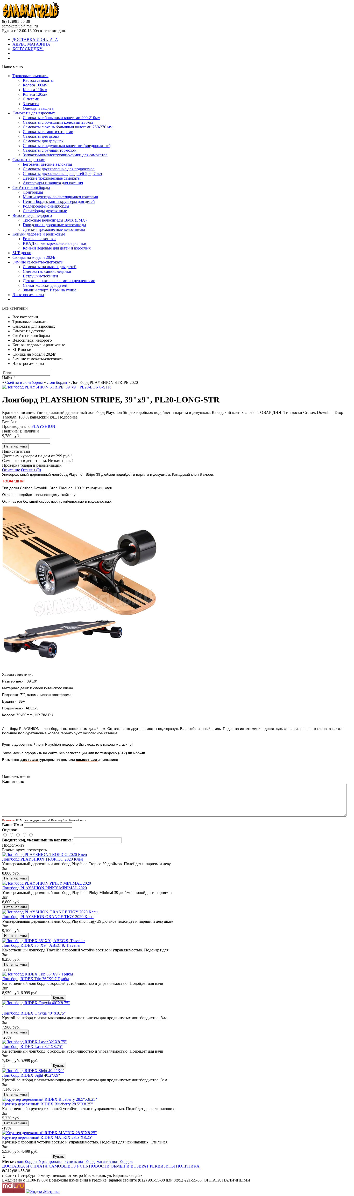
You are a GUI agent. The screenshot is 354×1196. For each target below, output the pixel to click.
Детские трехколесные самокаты (52, 178)
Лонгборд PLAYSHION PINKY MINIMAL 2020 (44, 888)
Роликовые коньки (39, 239)
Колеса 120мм (35, 94)
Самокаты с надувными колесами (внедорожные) (66, 145)
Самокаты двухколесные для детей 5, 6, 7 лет (62, 173)
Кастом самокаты (38, 80)
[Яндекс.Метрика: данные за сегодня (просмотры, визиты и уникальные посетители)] (43, 1191)
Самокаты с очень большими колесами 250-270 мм (67, 127)
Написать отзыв (16, 451)
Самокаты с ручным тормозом (49, 150)
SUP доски (21, 253)
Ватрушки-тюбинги (40, 276)
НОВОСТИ (99, 1166)
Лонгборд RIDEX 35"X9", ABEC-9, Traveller (41, 945)
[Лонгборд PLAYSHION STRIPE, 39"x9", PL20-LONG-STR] (56, 387)
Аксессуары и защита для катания (53, 183)
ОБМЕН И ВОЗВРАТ (130, 1166)
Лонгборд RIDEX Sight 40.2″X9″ (31, 1075)
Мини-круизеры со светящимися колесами (60, 197)
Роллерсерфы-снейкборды (46, 206)
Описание (11, 470)
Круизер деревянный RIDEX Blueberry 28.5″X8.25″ (47, 1104)
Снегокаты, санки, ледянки (47, 271)
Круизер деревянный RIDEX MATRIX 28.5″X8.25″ (47, 1137)
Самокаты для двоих (41, 136)
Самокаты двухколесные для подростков (59, 169)
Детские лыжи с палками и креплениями (59, 280)
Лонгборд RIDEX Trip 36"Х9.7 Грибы (35, 979)
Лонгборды (33, 192)
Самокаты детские (28, 159)
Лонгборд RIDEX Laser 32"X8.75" (32, 1046)
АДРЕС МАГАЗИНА (31, 44)
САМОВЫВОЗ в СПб (68, 1166)
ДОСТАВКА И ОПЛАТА (35, 39)
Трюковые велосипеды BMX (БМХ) (55, 220)
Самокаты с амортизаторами (48, 131)
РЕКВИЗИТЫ (162, 1166)
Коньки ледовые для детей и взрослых (57, 248)
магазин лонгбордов (115, 1161)
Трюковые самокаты (30, 76)
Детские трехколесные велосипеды (54, 229)
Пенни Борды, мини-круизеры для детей (59, 201)
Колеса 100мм (35, 85)
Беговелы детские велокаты (47, 164)
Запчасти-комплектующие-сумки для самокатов (65, 155)
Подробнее (67, 417)
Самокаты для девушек (43, 141)
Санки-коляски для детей (45, 285)
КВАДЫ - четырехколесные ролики (54, 243)
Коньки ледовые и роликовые (38, 234)
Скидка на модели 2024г (34, 257)
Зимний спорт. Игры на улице (49, 290)
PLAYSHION (43, 426)
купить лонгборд (80, 1161)
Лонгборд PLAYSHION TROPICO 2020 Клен (42, 859)
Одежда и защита (38, 108)
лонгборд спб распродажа (39, 1161)
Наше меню (12, 67)
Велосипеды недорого (32, 215)
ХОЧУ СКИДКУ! (28, 49)
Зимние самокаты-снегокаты (37, 262)
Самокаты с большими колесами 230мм (58, 122)
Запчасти (31, 103)
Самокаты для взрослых (33, 113)
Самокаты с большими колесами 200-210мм (61, 117)
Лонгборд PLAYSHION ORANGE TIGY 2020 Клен (48, 916)
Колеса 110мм (35, 89)
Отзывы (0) (31, 470)
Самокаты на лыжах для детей (49, 267)
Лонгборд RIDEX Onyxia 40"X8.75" (34, 1013)
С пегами (31, 99)
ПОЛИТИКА (188, 1166)
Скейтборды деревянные (45, 211)
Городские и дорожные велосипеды (54, 225)
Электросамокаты (28, 294)
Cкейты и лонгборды (31, 187)
